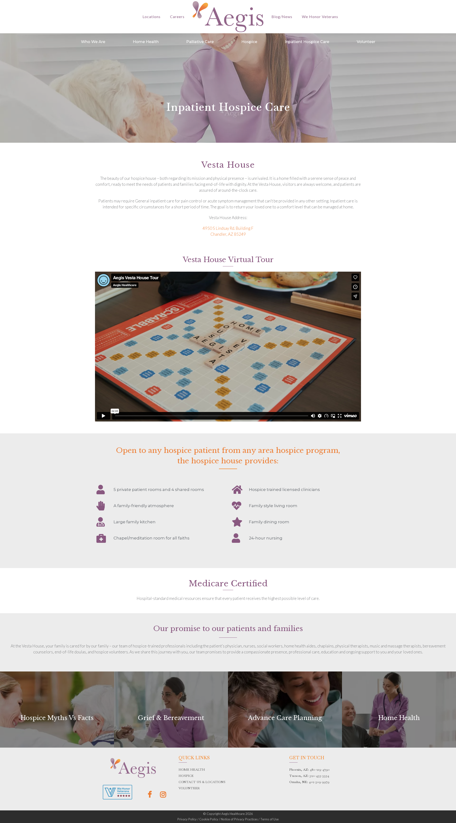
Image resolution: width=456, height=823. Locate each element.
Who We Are (93, 41)
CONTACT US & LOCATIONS (202, 782)
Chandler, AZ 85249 (228, 234)
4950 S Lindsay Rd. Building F (228, 228)
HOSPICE (186, 776)
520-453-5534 (319, 776)
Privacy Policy (187, 819)
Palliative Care (200, 41)
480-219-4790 (320, 769)
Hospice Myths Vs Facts (57, 718)
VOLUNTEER (189, 788)
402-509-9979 (319, 782)
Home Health (146, 41)
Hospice (249, 41)
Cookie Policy (208, 819)
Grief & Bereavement (171, 718)
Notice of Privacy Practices (239, 819)
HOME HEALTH (192, 769)
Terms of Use (269, 819)
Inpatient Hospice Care (307, 41)
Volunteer (366, 41)
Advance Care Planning (285, 718)
